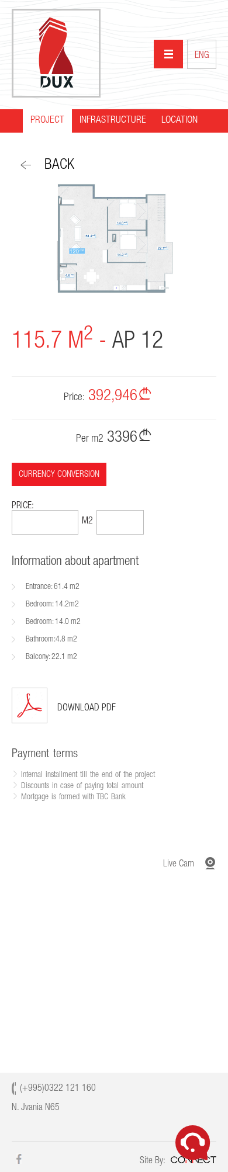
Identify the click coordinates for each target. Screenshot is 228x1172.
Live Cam (178, 864)
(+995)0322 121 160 (58, 1089)
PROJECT (47, 121)
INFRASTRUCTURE (113, 121)
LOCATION (179, 121)
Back (59, 165)
